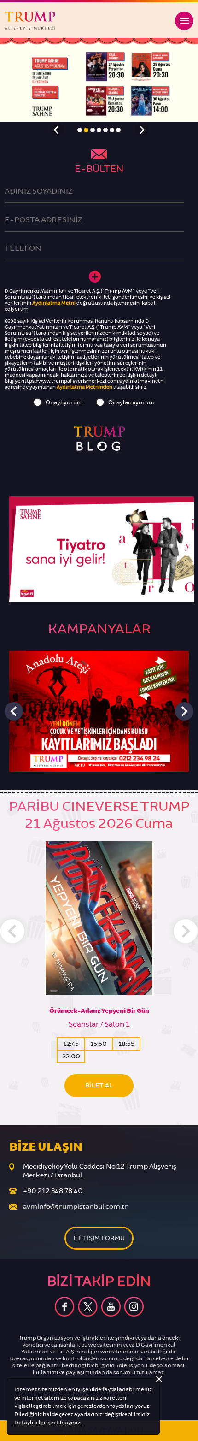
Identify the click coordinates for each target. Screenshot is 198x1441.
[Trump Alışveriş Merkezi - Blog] (99, 438)
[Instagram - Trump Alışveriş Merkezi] (134, 1307)
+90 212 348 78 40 (53, 1191)
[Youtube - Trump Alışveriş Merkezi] (111, 1307)
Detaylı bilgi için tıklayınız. (48, 1422)
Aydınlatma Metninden (84, 387)
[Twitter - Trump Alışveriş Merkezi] (88, 1307)
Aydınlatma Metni (54, 303)
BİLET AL (99, 1085)
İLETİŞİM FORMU (99, 1238)
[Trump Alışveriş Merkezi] (30, 21)
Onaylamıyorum (131, 402)
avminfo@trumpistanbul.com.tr (75, 1206)
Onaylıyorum (64, 402)
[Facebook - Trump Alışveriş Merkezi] (65, 1307)
